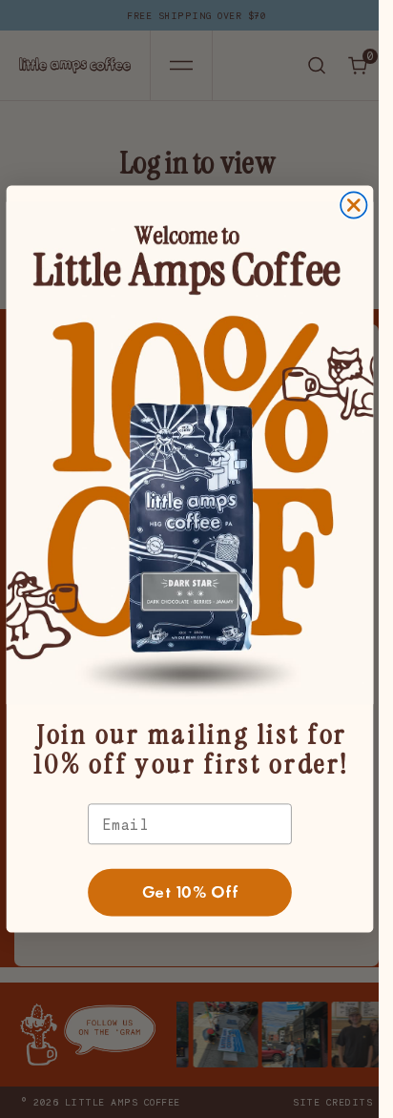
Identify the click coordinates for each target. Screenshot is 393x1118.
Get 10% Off (189, 892)
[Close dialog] (353, 204)
